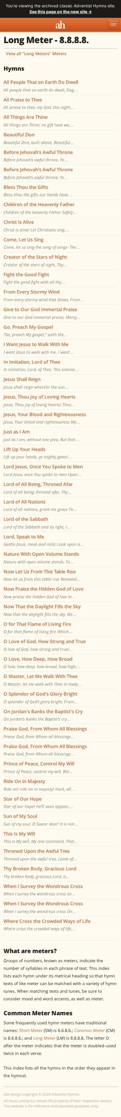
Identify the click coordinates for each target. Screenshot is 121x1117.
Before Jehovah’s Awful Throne (38, 152)
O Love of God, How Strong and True (45, 641)
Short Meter (31, 1030)
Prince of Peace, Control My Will (39, 763)
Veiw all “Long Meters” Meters (36, 53)
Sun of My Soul (20, 816)
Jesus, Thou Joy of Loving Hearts (39, 397)
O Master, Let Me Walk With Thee (41, 676)
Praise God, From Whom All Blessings (45, 729)
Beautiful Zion (19, 134)
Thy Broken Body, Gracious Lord (40, 868)
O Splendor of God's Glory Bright (40, 694)
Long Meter (44, 1038)
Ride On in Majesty (24, 781)
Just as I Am (17, 431)
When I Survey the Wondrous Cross (43, 886)
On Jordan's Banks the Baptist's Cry (43, 711)
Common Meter (89, 1030)
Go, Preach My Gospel (28, 327)
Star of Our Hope (23, 799)
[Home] (60, 24)
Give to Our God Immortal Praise (40, 309)
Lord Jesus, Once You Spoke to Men (43, 466)
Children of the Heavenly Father (39, 204)
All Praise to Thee (23, 99)
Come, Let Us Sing (23, 239)
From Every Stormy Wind (32, 292)
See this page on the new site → (60, 11)
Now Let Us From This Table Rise (40, 571)
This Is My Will (19, 833)
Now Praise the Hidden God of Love (43, 589)
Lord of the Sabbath (26, 519)
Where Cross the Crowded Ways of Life (47, 921)
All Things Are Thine (26, 117)
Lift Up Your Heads (25, 449)
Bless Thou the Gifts (26, 187)
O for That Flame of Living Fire (37, 624)
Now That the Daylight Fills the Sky (42, 606)
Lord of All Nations (25, 502)
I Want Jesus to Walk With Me (36, 344)
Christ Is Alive (19, 222)
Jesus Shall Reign (22, 379)
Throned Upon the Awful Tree (37, 851)
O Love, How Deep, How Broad (38, 659)
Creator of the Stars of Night (35, 257)
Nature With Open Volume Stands (41, 554)
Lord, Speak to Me (24, 536)
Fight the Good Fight (26, 274)
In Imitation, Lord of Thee (32, 362)
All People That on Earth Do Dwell (41, 82)
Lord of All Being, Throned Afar (38, 484)
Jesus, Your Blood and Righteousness (45, 414)
